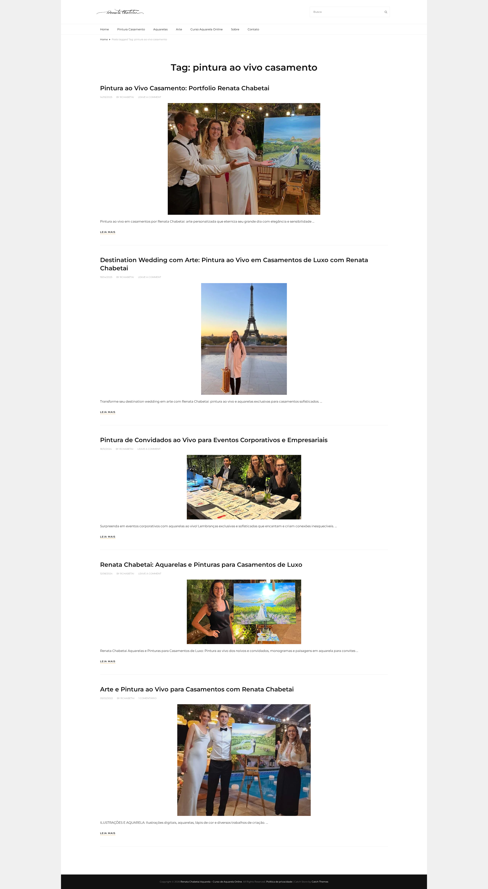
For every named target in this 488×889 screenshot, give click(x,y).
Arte (179, 29)
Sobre (235, 29)
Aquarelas (160, 29)
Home (104, 29)
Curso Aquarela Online (206, 29)
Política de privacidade (279, 881)
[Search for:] (350, 12)
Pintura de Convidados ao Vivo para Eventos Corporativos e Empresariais (213, 440)
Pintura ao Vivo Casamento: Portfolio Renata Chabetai (184, 88)
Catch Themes (320, 881)
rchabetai (127, 97)
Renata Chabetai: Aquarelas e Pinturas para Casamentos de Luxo (201, 564)
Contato (253, 29)
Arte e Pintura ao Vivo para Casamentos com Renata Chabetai (197, 689)
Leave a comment (149, 97)
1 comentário (148, 698)
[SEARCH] (386, 12)
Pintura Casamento (131, 29)
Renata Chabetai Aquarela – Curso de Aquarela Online (211, 881)
